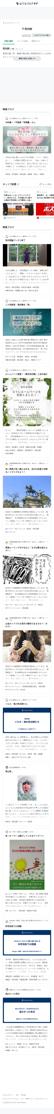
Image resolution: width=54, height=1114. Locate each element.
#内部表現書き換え (29, 686)
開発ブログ (29, 1099)
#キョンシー (10, 1044)
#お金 (22, 689)
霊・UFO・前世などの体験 (18, 832)
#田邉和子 (29, 450)
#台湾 (21, 447)
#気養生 (15, 447)
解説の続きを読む (26, 58)
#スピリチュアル (12, 689)
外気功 (34, 53)
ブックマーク (10, 192)
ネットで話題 (22, 41)
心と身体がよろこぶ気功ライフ (20, 118)
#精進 (29, 174)
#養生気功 (9, 290)
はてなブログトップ (41, 1099)
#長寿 (7, 174)
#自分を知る (33, 290)
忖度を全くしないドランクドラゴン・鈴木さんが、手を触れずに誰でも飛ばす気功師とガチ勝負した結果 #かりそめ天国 (18, 197)
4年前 (34, 700)
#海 (35, 754)
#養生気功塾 (10, 360)
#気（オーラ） (11, 911)
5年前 (31, 832)
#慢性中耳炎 (34, 1044)
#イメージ (25, 976)
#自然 (29, 754)
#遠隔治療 (23, 979)
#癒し (7, 757)
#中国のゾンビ (24, 1047)
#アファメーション (13, 608)
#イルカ (22, 754)
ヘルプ (22, 1099)
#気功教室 (9, 453)
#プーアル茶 (10, 357)
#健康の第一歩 (21, 290)
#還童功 (20, 450)
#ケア (41, 976)
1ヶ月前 (35, 118)
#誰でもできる (11, 1047)
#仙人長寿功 (10, 450)
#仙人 (36, 174)
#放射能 (16, 976)
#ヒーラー (9, 529)
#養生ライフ (36, 360)
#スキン (45, 979)
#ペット (22, 821)
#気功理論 (16, 287)
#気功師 (22, 174)
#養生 (42, 174)
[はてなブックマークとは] (18, 184)
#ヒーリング (20, 529)
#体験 (7, 1050)
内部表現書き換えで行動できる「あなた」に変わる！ (27, 463)
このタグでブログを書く (41, 35)
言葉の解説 (8, 41)
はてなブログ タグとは (10, 1099)
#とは (25, 1044)
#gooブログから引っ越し (22, 757)
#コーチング (10, 532)
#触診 (7, 979)
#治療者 (34, 976)
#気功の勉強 (26, 287)
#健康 (39, 447)
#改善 (29, 821)
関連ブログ (36, 41)
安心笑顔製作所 (14, 767)
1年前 (34, 236)
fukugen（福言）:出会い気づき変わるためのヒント (26, 920)
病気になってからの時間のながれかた (22, 990)
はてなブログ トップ (12, 23)
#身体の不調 (31, 911)
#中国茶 (34, 357)
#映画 (19, 1044)
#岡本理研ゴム (35, 979)
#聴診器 (8, 976)
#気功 (7, 287)
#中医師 (15, 174)
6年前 (39, 990)
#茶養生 (20, 357)
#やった (15, 1050)
